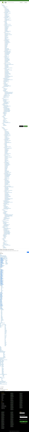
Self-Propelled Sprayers (7, 52)
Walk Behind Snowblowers (7, 73)
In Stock (4, 6)
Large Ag (5, 119)
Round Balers (6, 151)
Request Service (4, 221)
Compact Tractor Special (6, 81)
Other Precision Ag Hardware (8, 24)
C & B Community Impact (5, 244)
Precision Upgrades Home (6, 230)
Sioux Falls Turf (5, 118)
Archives (1, 390)
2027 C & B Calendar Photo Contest (6, 122)
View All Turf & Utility (7, 69)
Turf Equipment (5, 84)
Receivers (6, 145)
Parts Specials (4, 212)
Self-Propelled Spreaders (7, 53)
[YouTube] (21, 413)
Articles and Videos (5, 120)
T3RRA (5, 114)
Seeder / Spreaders (7, 48)
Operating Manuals (6, 102)
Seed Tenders (6, 61)
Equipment (3, 5)
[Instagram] (22, 413)
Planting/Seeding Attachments (8, 142)
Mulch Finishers (6, 37)
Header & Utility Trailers (7, 60)
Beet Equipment (6, 58)
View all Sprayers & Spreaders (8, 174)
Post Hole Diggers (7, 165)
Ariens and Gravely (7, 77)
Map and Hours (12, 395)
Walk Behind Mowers (7, 194)
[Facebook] (24, 413)
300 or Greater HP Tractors (7, 11)
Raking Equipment (7, 27)
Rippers (6, 161)
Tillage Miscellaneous (7, 39)
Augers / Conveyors (7, 57)
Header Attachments (7, 16)
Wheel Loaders (6, 187)
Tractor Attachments (6, 162)
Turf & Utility (5, 68)
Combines (6, 136)
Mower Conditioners (7, 26)
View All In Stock (5, 129)
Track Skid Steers (7, 66)
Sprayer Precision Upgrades (7, 233)
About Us (3, 116)
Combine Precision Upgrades (7, 111)
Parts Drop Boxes (6, 91)
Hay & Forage (5, 147)
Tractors (5, 7)
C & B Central (5, 89)
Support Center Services (5, 105)
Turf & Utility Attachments (7, 199)
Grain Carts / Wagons (7, 59)
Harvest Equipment (6, 12)
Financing (26, 2)
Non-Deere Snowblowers (7, 62)
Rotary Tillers (6, 167)
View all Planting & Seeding (8, 140)
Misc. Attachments (7, 49)
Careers (3, 123)
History (4, 239)
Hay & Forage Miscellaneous (8, 153)
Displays (6, 144)
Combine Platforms (7, 14)
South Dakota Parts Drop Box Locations (9, 214)
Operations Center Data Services (7, 228)
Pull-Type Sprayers (7, 176)
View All (5, 82)
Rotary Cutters (6, 50)
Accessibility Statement (3, 405)
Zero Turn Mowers (7, 71)
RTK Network (4, 235)
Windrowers (6, 29)
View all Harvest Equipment (8, 135)
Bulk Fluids (4, 219)
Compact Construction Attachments (8, 190)
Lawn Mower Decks (7, 75)
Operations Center (5, 112)
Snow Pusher (6, 43)
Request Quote (25, 126)
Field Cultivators (6, 158)
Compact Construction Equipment (7, 63)
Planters (6, 18)
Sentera (5, 237)
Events (4, 242)
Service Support (4, 223)
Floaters (6, 55)
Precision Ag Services (6, 106)
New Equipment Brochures (6, 201)
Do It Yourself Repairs (5, 226)
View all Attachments (7, 163)
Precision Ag (5, 21)
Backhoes (6, 170)
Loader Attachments (7, 41)
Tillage (5, 32)
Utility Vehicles (6, 197)
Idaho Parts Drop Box (7, 94)
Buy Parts (4, 210)
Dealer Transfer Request (3, 406)
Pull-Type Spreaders (7, 54)
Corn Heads (6, 15)
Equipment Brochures (5, 78)
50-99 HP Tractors (7, 9)
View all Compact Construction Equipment (9, 64)
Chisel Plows (6, 156)
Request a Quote (3, 408)
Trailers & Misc (5, 179)
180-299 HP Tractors (7, 133)
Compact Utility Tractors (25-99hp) (8, 192)
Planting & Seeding (6, 17)
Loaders (6, 169)
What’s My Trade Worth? (5, 86)
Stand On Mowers (7, 72)
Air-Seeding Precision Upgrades (7, 110)
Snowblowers (6, 44)
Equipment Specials (5, 203)
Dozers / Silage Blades (7, 181)
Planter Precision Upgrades (7, 109)
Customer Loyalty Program (6, 222)
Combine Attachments (7, 138)
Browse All (21, 2)
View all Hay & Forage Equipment (8, 25)
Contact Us (4, 121)
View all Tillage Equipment (7, 33)
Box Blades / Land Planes (7, 42)
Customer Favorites (6, 206)
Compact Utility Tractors (6, 85)
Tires (5, 185)
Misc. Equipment (6, 183)
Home (3, 127)
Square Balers (6, 28)
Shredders (6, 45)
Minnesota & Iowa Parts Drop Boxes (8, 215)
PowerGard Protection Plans (6, 103)
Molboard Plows (6, 160)
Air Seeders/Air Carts (7, 19)
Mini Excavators (6, 67)
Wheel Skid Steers (7, 188)
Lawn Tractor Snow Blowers (8, 196)
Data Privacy (4, 115)
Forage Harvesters (7, 154)
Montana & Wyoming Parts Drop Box (8, 93)
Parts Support (4, 90)
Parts (2, 87)
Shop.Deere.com (5, 88)
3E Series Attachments (6, 80)
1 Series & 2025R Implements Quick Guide (8, 79)
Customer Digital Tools (6, 96)
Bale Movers (6, 30)
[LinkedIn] (20, 413)
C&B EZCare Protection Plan (7, 224)
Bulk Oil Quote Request (6, 97)
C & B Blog (2, 400)
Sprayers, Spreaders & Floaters (7, 51)
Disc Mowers (6, 149)
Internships (4, 124)
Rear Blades (6, 46)
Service (3, 98)
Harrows (6, 36)
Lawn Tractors (6, 70)
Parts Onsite (5, 217)
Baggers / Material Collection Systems (9, 76)
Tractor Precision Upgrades (7, 231)
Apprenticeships (4, 125)
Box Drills (6, 20)
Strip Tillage (6, 35)
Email (20, 416)
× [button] (1, 126)
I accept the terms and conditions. (23, 419)
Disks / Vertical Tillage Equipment (8, 34)
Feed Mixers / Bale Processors (8, 172)
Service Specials (5, 100)
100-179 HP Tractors (7, 10)
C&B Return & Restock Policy (7, 95)
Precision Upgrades (5, 107)
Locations (4, 240)
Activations (6, 23)
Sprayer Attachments (7, 178)
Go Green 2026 (4, 205)
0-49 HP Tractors (6, 131)
